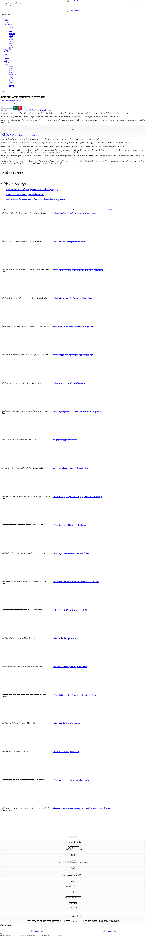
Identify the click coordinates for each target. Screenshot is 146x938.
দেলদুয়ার (11, 36)
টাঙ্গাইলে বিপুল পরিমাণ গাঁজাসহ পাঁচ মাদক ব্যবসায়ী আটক (71, 553)
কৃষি (10, 76)
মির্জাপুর (11, 47)
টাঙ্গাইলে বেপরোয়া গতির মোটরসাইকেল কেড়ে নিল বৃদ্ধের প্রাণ (73, 355)
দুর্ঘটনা (6, 55)
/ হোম (2, 91)
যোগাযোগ (126, 937)
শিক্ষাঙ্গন (11, 66)
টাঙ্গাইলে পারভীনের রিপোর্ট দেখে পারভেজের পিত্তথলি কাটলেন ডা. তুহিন (76, 582)
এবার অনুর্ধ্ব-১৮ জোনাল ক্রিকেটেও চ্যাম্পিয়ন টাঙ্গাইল (70, 667)
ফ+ (15, 108)
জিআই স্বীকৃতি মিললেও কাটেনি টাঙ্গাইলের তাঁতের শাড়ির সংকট (73, 326)
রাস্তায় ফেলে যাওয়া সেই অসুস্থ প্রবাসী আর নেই (25, 194)
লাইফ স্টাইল (7, 63)
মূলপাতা (6, 18)
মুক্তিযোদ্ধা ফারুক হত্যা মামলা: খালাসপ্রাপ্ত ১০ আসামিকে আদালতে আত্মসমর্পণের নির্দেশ (82, 808)
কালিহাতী (11, 28)
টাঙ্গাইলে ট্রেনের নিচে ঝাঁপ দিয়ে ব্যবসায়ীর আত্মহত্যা (69, 525)
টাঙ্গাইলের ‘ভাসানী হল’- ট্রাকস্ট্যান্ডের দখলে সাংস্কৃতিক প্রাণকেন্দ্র (20, 135)
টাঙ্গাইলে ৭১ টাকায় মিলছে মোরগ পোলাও (66, 752)
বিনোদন (6, 57)
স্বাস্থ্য (10, 68)
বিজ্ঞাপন (73, 127)
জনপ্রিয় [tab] (110, 209)
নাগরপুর (11, 39)
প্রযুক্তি (11, 78)
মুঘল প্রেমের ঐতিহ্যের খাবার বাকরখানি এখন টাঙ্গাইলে (70, 468)
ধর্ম (9, 70)
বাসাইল (10, 41)
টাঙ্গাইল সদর (12, 34)
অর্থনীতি (11, 72)
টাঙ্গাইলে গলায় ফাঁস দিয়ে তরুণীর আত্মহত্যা (66, 723)
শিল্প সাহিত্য (12, 80)
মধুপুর (10, 45)
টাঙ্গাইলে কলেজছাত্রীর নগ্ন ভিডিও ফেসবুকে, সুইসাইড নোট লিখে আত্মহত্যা (77, 497)
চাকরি (5, 61)
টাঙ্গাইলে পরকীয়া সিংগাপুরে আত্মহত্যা (64, 638)
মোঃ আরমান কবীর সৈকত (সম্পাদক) (11, 100)
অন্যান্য (6, 65)
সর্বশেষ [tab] (40, 209)
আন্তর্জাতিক (7, 49)
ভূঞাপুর (11, 43)
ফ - (20, 108)
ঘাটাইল (10, 32)
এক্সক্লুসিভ (11, 86)
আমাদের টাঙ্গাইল (8, 24)
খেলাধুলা (6, 59)
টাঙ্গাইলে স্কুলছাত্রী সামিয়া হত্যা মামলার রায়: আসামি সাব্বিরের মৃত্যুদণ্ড (77, 411)
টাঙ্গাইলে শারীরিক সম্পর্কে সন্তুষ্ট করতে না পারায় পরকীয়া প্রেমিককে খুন (75, 695)
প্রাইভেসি (133, 937)
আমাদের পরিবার (141, 937)
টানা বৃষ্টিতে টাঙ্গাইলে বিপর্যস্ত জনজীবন (65, 440)
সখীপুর (10, 26)
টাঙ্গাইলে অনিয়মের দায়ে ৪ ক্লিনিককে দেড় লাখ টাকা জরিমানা (72, 298)
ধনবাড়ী (10, 38)
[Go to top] (1, 933)
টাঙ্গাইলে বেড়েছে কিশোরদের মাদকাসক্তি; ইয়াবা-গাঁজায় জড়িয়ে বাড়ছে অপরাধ (35, 199)
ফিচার (10, 84)
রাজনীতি (6, 51)
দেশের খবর (7, 22)
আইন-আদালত (12, 74)
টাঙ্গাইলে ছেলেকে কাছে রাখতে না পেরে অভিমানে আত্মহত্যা (72, 780)
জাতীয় (6, 20)
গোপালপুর (11, 30)
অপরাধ (6, 53)
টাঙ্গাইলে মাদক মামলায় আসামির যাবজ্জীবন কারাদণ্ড (69, 383)
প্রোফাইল (11, 82)
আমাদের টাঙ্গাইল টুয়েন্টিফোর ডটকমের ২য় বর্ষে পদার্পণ (70, 610)
